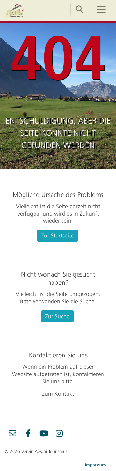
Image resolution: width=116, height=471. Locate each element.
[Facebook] (28, 433)
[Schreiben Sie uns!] (12, 433)
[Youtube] (43, 433)
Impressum (95, 465)
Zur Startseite (57, 235)
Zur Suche (57, 316)
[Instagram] (59, 433)
